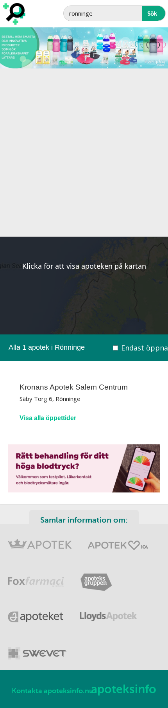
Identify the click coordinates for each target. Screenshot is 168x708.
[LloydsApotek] (108, 613)
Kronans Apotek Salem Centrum (74, 387)
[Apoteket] (36, 613)
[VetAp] (37, 648)
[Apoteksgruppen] (96, 577)
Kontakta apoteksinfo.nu (52, 691)
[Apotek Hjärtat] (118, 541)
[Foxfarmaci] (36, 577)
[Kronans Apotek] (40, 541)
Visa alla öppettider (48, 418)
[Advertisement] (84, 152)
